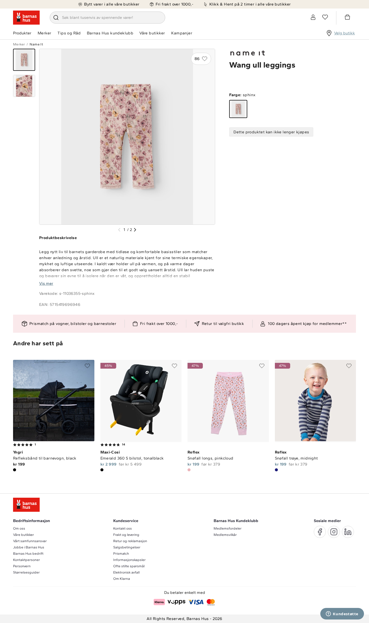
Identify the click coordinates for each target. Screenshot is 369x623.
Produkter (22, 33)
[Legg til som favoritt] (87, 366)
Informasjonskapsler (129, 560)
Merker (44, 33)
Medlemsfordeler (227, 528)
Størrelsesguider (26, 572)
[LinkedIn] (348, 532)
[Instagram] (334, 532)
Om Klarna (121, 579)
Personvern (22, 566)
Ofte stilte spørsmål (129, 566)
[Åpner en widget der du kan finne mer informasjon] (342, 614)
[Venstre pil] (119, 230)
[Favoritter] (325, 17)
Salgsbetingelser (126, 547)
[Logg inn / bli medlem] (313, 17)
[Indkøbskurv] (348, 18)
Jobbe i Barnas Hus (28, 547)
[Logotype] (26, 18)
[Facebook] (320, 532)
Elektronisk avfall (126, 572)
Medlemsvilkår (225, 535)
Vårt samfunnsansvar (30, 541)
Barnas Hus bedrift (28, 553)
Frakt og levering (126, 535)
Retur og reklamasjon (130, 541)
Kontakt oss (122, 528)
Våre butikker (152, 33)
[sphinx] (238, 109)
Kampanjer (181, 33)
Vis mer (46, 283)
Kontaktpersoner (26, 560)
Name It (36, 44)
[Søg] (56, 18)
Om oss (19, 528)
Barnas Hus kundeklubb (110, 33)
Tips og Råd (69, 33)
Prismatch (121, 553)
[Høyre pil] (135, 230)
